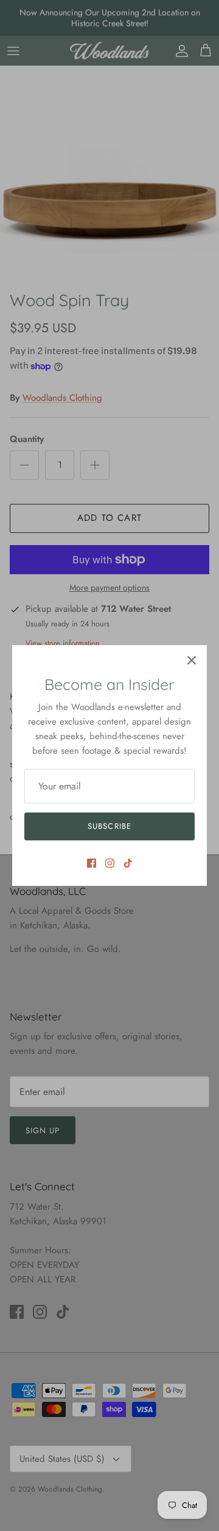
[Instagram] (109, 863)
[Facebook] (91, 863)
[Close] (191, 660)
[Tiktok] (128, 863)
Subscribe (109, 826)
